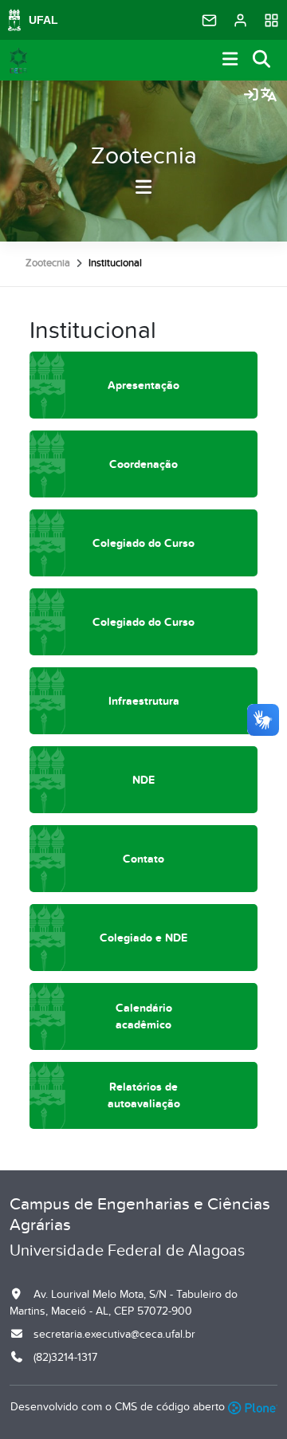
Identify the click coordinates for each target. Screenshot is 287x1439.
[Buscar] (262, 60)
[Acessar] (251, 95)
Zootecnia (144, 156)
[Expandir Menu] (230, 60)
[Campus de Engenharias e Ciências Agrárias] (18, 60)
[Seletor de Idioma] (268, 95)
